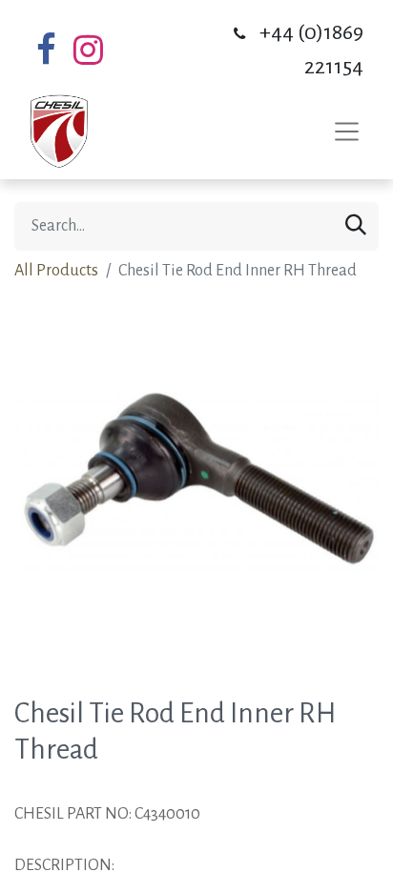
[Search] (356, 226)
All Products (56, 270)
